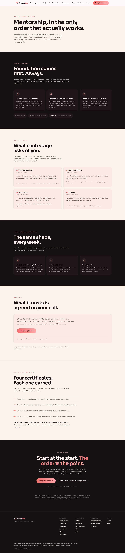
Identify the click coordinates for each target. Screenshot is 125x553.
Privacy (109, 523)
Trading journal (95, 523)
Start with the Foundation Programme (73, 481)
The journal (46, 3)
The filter (77, 521)
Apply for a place (101, 3)
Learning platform (96, 521)
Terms (109, 521)
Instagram (94, 526)
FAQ (76, 529)
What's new (80, 3)
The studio (55, 3)
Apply (76, 531)
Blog (73, 3)
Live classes (65, 3)
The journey (78, 523)
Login (88, 3)
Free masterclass (80, 526)
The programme (35, 3)
